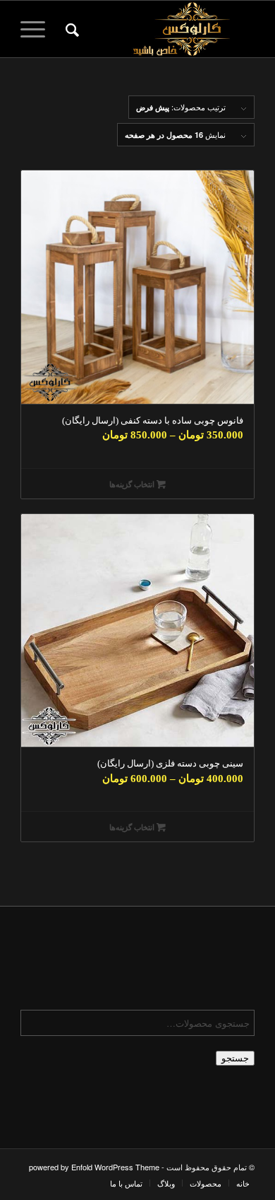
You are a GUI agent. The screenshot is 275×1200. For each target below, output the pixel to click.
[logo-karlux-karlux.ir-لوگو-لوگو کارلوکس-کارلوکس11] (161, 29)
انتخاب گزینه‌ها (133, 484)
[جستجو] (70, 29)
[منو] (37, 29)
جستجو (235, 1058)
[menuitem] (70, 29)
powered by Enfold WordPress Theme (94, 1166)
